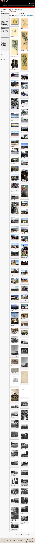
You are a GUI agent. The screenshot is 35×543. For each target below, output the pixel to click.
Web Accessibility (15, 540)
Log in (32, 3)
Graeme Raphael (3, 48)
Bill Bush (2, 40)
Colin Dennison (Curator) (4, 43)
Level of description (3, 57)
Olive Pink (2, 41)
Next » (28, 534)
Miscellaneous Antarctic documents (6, 19)
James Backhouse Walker (4, 47)
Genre (2, 55)
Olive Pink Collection (4, 20)
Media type (3, 59)
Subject (2, 54)
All (1, 14)
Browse (5, 5)
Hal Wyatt (2, 42)
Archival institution (3, 28)
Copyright (5, 540)
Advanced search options (21, 13)
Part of (2, 13)
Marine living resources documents (6, 25)
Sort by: (22, 15)
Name (2, 51)
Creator (2, 37)
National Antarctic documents (5, 15)
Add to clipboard (18, 25)
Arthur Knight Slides (4, 21)
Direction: (28, 15)
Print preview (12, 15)
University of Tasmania (4, 45)
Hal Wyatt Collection (4, 24)
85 (26, 534)
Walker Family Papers (4, 23)
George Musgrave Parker (4, 44)
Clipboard (27, 3)
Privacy (11, 540)
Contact (2, 540)
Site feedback (20, 540)
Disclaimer (8, 540)
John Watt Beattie (3, 46)
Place (2, 53)
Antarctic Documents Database (5, 30)
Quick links (29, 3)
